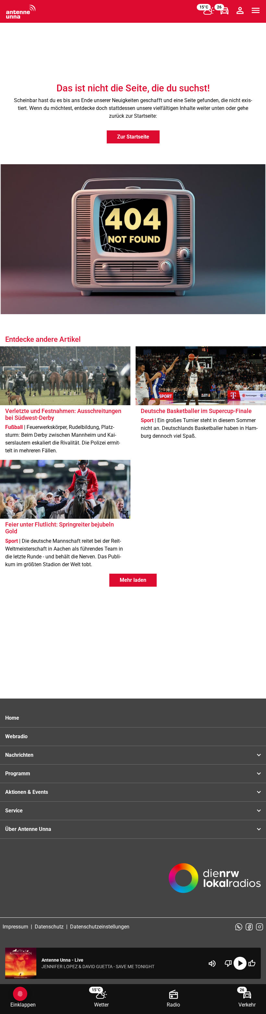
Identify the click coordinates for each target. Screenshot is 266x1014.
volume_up (212, 963)
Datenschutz (49, 927)
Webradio (16, 736)
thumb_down (228, 963)
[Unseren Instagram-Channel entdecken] (259, 927)
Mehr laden (133, 580)
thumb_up (252, 963)
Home (12, 718)
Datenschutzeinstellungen (99, 927)
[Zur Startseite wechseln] (20, 12)
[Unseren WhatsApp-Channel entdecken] (239, 927)
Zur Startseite (133, 137)
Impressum (15, 927)
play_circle (240, 963)
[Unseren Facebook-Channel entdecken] (249, 927)
